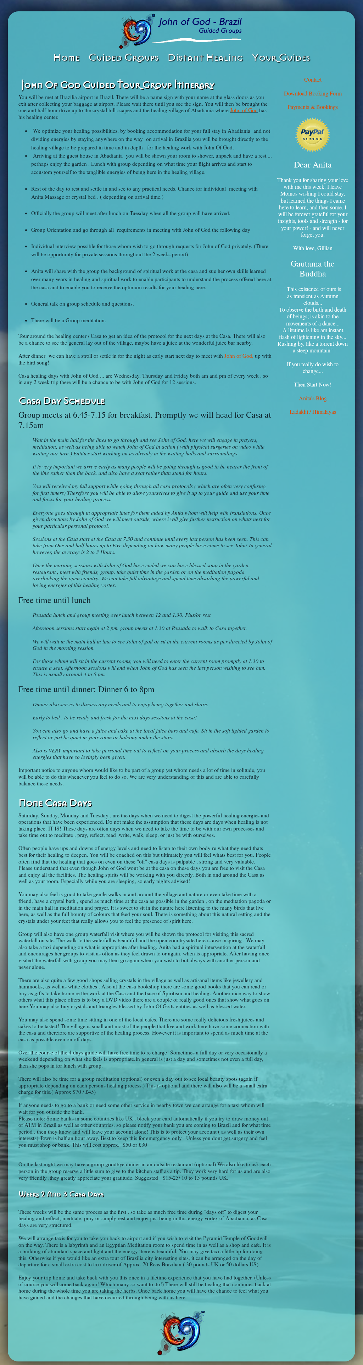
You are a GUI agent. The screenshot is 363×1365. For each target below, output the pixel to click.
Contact (313, 79)
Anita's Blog (313, 398)
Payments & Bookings (312, 106)
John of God (244, 110)
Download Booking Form (313, 93)
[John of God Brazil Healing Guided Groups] (181, 31)
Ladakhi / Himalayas (313, 411)
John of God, (238, 355)
